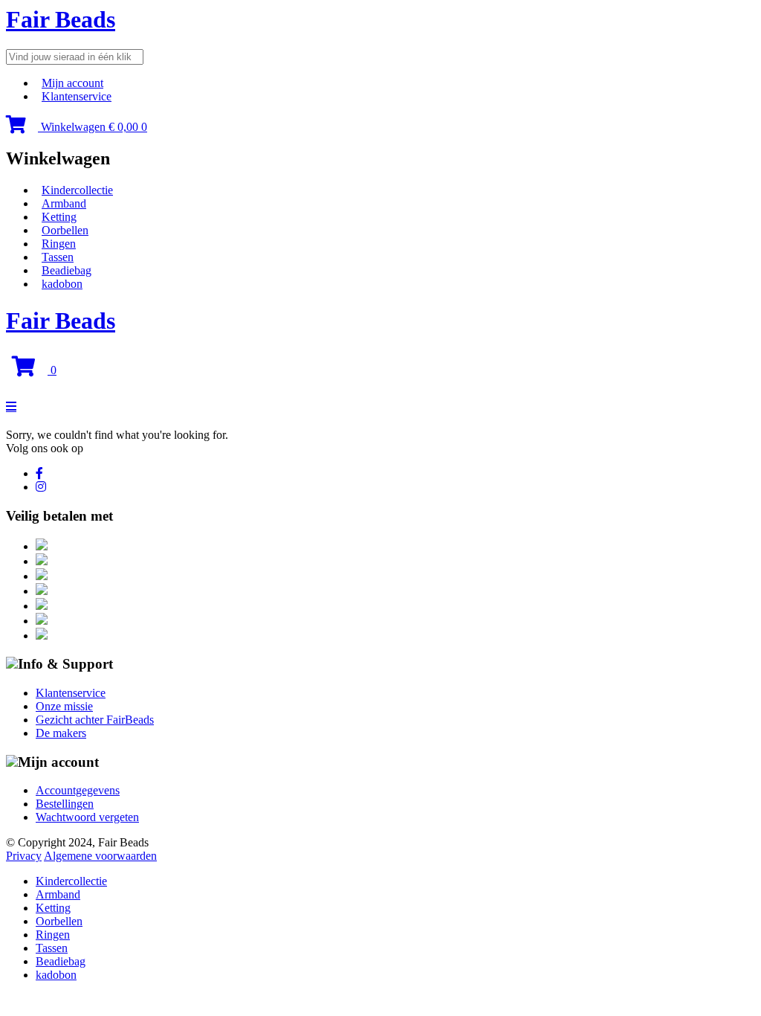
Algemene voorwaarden (100, 855)
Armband (64, 203)
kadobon (62, 283)
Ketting (59, 216)
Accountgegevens (78, 790)
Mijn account (72, 83)
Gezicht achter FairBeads (95, 719)
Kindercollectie (77, 190)
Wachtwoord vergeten (87, 817)
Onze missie (64, 706)
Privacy (24, 855)
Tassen (58, 257)
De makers (61, 733)
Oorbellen (65, 230)
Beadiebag (66, 270)
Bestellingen (65, 803)
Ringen (59, 243)
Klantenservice (76, 96)
